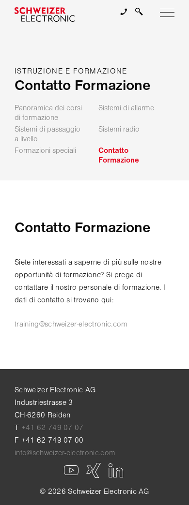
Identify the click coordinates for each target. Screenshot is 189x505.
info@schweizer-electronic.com (65, 452)
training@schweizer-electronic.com (71, 324)
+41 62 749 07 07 (52, 427)
